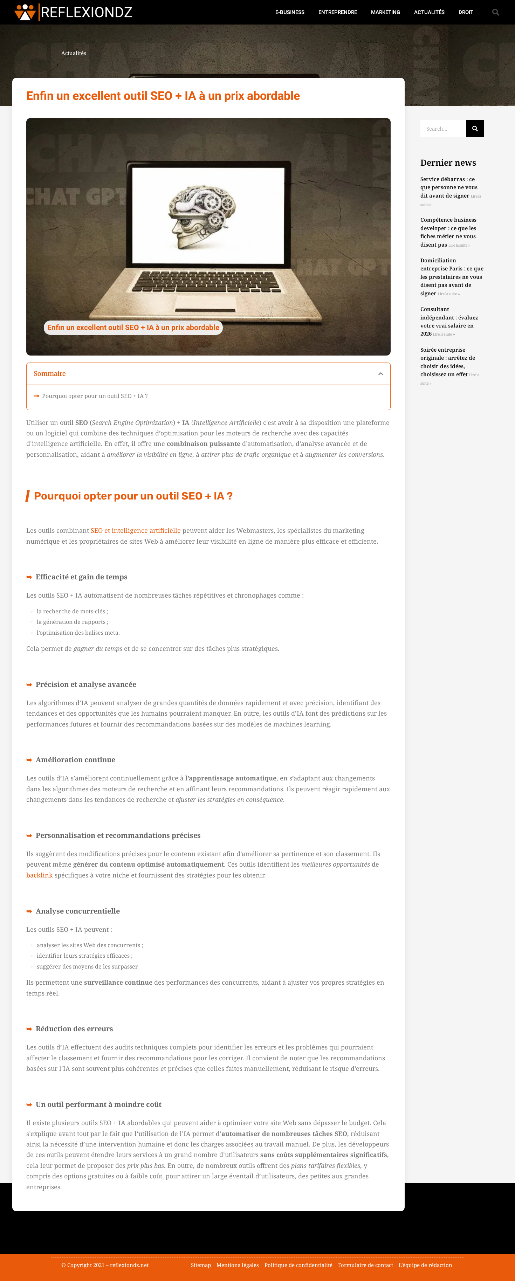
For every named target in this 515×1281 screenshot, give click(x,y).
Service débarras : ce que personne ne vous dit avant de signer (449, 187)
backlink (39, 875)
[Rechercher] (475, 128)
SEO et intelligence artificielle (136, 530)
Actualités (429, 12)
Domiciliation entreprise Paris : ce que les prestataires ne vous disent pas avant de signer (451, 277)
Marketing (385, 12)
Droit (466, 12)
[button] (496, 12)
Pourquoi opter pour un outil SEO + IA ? (95, 396)
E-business (289, 12)
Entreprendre (337, 12)
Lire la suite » (459, 245)
